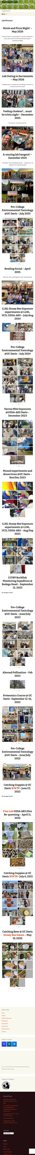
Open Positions (6, 1029)
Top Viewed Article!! (8, 1118)
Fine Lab (8, 811)
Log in (4, 1146)
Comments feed (7, 1152)
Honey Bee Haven (13, 935)
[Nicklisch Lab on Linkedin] (9, 1044)
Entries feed (6, 1149)
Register (5, 1144)
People (3, 1015)
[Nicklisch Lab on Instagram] (4, 1044)
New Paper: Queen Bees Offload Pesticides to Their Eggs (10, 1101)
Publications (5, 1021)
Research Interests (6, 1018)
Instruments (5, 1023)
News (3, 1013)
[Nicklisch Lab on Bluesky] (14, 1044)
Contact (4, 1031)
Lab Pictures (5, 1026)
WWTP (15, 788)
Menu (3, 14)
